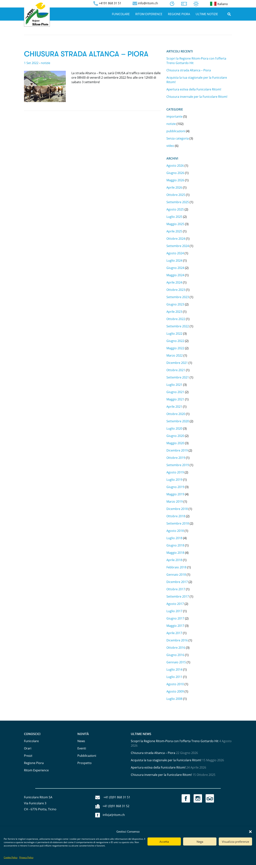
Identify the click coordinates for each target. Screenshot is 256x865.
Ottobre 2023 (175, 290)
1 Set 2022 (31, 63)
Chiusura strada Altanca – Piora (86, 54)
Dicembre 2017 (177, 582)
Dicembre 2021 (177, 363)
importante (174, 116)
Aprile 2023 (174, 312)
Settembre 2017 (177, 596)
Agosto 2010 (175, 684)
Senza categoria (177, 138)
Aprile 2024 (174, 282)
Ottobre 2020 (175, 414)
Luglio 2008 (174, 699)
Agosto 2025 (175, 209)
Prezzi (28, 756)
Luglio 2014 (174, 669)
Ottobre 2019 (175, 458)
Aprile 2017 (174, 633)
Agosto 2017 (175, 604)
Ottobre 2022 (175, 319)
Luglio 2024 (174, 260)
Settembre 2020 (177, 421)
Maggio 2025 (175, 224)
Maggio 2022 (175, 348)
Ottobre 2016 (175, 648)
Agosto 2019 (175, 472)
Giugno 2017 (175, 618)
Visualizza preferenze (235, 841)
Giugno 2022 (175, 341)
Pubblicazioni (86, 756)
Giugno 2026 (175, 173)
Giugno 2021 (175, 392)
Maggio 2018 (175, 553)
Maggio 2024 (175, 275)
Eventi (81, 748)
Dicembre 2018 (177, 509)
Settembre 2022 (177, 326)
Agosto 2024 (175, 253)
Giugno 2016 (175, 655)
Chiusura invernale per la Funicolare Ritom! (196, 97)
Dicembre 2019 (177, 450)
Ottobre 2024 (175, 239)
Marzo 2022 (174, 355)
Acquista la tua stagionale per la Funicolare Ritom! (166, 760)
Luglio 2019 (174, 480)
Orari (27, 748)
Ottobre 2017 (175, 589)
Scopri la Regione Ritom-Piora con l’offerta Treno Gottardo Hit (175, 741)
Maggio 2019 (175, 494)
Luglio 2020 (174, 428)
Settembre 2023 (177, 297)
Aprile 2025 (174, 231)
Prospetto (84, 763)
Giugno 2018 (175, 545)
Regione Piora (179, 14)
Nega (200, 841)
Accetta (164, 841)
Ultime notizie (207, 14)
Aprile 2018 (174, 560)
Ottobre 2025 (175, 195)
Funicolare (121, 14)
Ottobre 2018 (175, 516)
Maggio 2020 (175, 443)
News (81, 741)
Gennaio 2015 (176, 662)
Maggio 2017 (175, 626)
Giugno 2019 (175, 487)
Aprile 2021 (174, 407)
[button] (250, 831)
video (170, 146)
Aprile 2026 (174, 187)
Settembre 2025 (177, 202)
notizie (45, 63)
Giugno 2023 (175, 304)
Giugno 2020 (175, 436)
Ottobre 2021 (175, 370)
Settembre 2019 (177, 465)
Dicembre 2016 (177, 640)
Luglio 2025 (174, 217)
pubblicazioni (175, 131)
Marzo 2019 (174, 501)
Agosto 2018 (175, 531)
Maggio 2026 (175, 180)
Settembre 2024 (177, 246)
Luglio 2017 (174, 611)
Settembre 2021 (177, 377)
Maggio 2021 (175, 399)
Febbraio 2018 (176, 567)
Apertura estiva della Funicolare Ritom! (193, 89)
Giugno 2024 (175, 268)
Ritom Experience (148, 14)
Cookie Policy (10, 857)
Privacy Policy (26, 857)
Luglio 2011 (174, 677)
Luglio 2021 (174, 385)
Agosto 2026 (175, 165)
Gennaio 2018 (176, 574)
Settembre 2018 (177, 523)
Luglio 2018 (174, 538)
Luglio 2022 (174, 333)
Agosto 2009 (175, 691)
